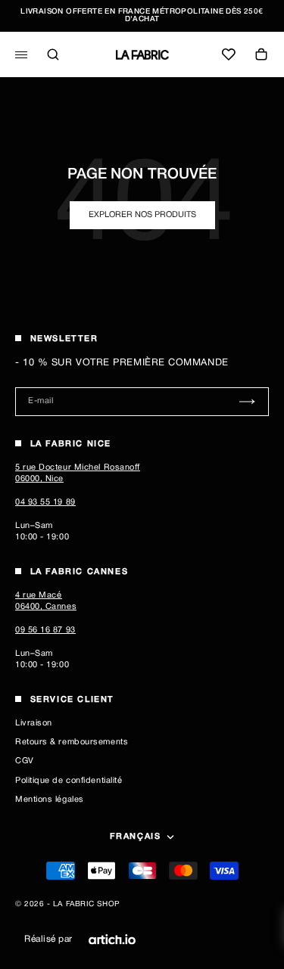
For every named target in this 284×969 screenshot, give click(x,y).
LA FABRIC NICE (70, 444)
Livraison (33, 723)
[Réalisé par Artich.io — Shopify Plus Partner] (112, 939)
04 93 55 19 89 (45, 502)
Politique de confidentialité (68, 780)
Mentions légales (49, 799)
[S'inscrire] (247, 401)
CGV (24, 761)
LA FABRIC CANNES (79, 572)
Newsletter (64, 339)
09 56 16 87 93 (45, 630)
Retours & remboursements (71, 742)
